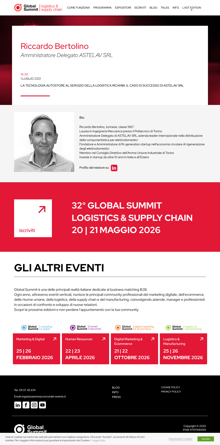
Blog (153, 7)
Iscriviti (140, 7)
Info (176, 7)
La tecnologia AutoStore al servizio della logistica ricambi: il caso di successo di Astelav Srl (102, 86)
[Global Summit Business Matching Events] (30, 429)
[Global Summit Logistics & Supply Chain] (38, 7)
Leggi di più (98, 440)
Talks (165, 7)
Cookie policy (170, 387)
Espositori (123, 7)
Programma (102, 7)
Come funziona (78, 7)
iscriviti (27, 230)
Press (116, 397)
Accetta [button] (206, 438)
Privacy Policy (171, 391)
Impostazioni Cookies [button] (180, 439)
